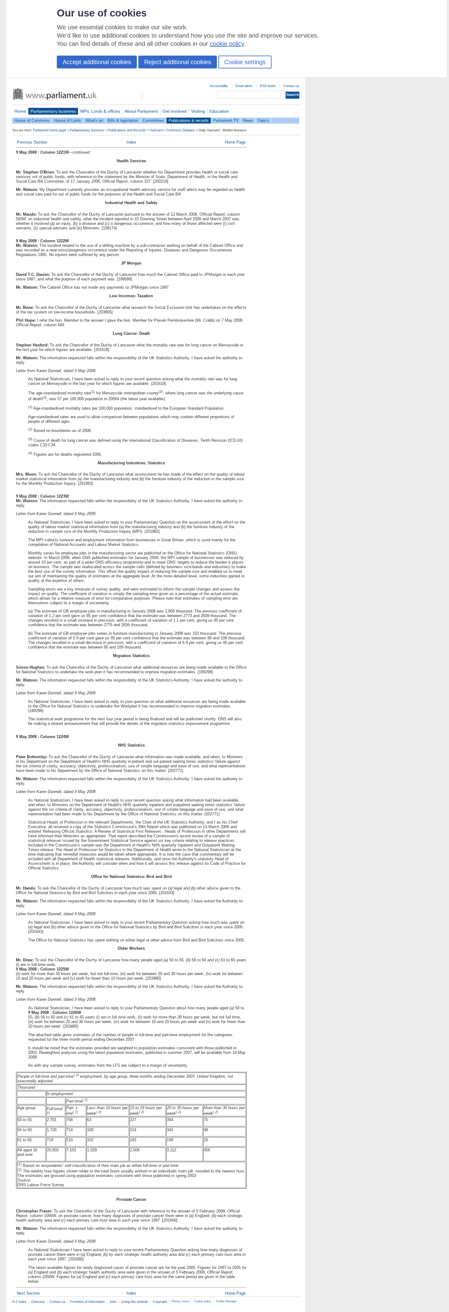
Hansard (156, 130)
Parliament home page (49, 130)
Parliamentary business (53, 111)
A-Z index (19, 1301)
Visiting (198, 111)
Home (20, 111)
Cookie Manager (226, 1301)
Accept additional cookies (97, 62)
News (248, 120)
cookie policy (227, 43)
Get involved (174, 111)
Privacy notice (181, 1301)
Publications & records (189, 120)
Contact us (291, 86)
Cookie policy (202, 1301)
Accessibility (219, 86)
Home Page (235, 142)
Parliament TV (226, 120)
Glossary (38, 1301)
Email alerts (244, 86)
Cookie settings (245, 62)
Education (219, 111)
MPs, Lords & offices (100, 111)
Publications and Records (127, 130)
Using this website (134, 1301)
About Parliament (141, 111)
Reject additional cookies (177, 62)
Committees (153, 120)
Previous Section (32, 142)
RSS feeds (268, 86)
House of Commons (31, 120)
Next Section (28, 1293)
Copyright (160, 1301)
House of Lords (67, 120)
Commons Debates (180, 130)
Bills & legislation (123, 120)
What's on (94, 120)
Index (131, 142)
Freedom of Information (87, 1301)
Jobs (113, 1301)
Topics (263, 120)
